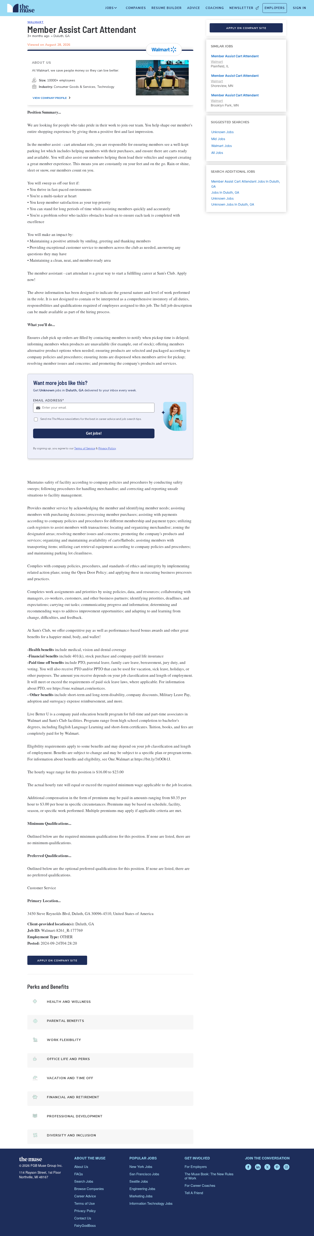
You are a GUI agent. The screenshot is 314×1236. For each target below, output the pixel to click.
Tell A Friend (194, 1192)
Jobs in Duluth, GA (225, 192)
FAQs (78, 1173)
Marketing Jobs (141, 1195)
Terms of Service (84, 448)
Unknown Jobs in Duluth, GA (232, 204)
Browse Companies (89, 1188)
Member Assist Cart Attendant (235, 56)
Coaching (215, 8)
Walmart (35, 22)
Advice (193, 8)
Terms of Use (84, 1203)
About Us (81, 1166)
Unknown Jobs (222, 198)
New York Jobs (140, 1166)
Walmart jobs (221, 146)
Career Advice (85, 1195)
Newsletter (241, 8)
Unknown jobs (222, 132)
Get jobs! (94, 433)
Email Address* (48, 400)
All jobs (217, 153)
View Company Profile (50, 98)
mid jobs (218, 139)
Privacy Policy (107, 448)
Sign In (299, 8)
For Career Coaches (200, 1185)
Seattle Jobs (138, 1181)
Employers (275, 8)
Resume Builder (166, 8)
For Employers (196, 1166)
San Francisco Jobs (144, 1173)
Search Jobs (83, 1181)
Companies (136, 8)
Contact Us (82, 1218)
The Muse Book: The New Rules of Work (209, 1175)
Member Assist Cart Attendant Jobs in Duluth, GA (245, 183)
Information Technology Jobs (151, 1203)
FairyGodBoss (85, 1225)
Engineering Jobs (142, 1188)
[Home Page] (21, 9)
